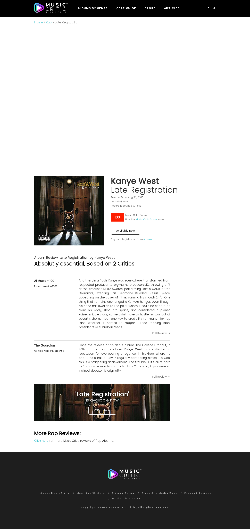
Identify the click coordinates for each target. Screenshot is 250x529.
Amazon (148, 239)
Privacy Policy (123, 493)
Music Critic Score (146, 219)
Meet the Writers (91, 493)
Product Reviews (198, 493)
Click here (41, 441)
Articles (172, 8)
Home (38, 22)
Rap (49, 22)
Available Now (125, 231)
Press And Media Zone (159, 493)
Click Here (102, 410)
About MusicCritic (55, 493)
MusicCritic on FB (126, 498)
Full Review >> (161, 333)
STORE (150, 8)
